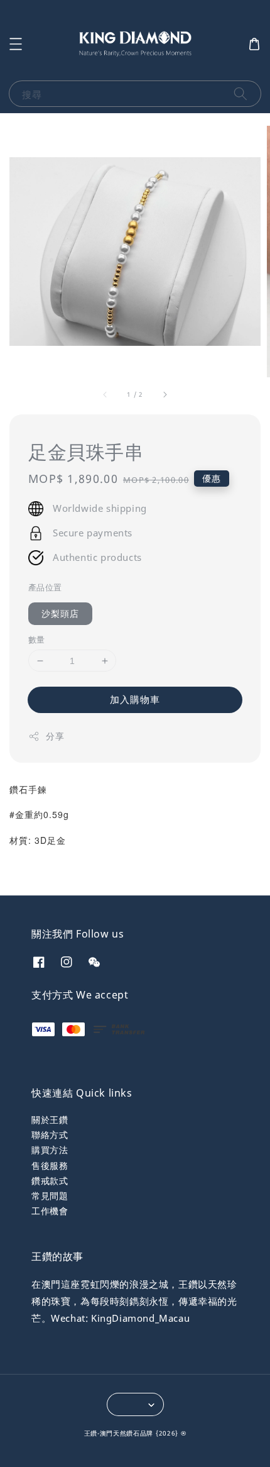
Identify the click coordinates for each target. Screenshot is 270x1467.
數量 (36, 639)
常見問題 (49, 1196)
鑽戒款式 (49, 1181)
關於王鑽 (49, 1120)
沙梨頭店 (60, 613)
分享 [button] (55, 736)
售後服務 (49, 1165)
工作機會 (49, 1211)
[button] (16, 44)
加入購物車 (135, 699)
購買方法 (49, 1150)
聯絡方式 (49, 1135)
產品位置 (45, 587)
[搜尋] (240, 93)
